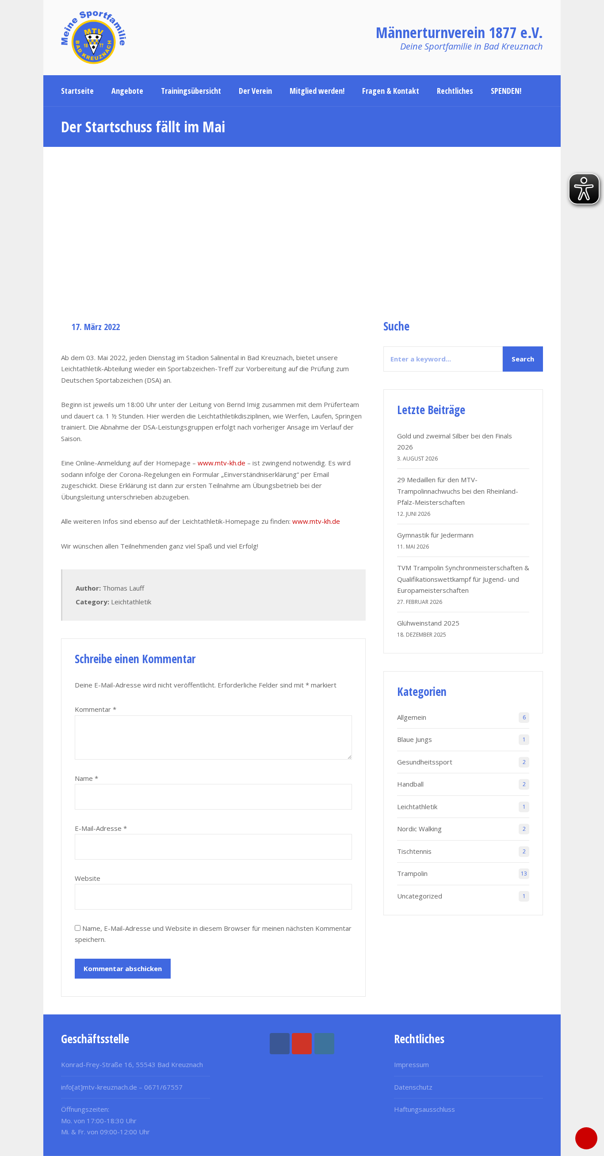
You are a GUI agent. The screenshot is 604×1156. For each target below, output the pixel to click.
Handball (410, 784)
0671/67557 (163, 1087)
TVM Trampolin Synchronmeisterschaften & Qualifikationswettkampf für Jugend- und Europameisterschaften (463, 579)
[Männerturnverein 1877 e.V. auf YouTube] (302, 1043)
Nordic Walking (419, 828)
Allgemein (411, 717)
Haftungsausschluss (424, 1109)
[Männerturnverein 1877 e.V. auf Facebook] (280, 1043)
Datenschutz (413, 1087)
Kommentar (95, 709)
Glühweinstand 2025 (428, 622)
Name (86, 778)
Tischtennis (414, 851)
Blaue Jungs (414, 739)
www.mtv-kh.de (221, 462)
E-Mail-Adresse (101, 828)
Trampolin (412, 873)
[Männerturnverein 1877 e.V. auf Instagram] (324, 1043)
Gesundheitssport (424, 761)
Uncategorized (419, 895)
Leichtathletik (131, 601)
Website (87, 878)
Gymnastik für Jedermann (435, 534)
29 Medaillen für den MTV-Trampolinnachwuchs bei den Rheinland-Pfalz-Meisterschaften (457, 491)
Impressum (411, 1064)
